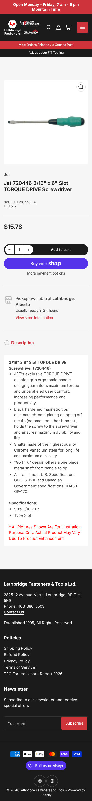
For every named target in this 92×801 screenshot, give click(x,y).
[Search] (48, 27)
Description (22, 342)
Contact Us (14, 612)
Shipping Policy (18, 648)
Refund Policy (16, 654)
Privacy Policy (17, 661)
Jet (7, 174)
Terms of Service (19, 667)
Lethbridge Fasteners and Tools (42, 790)
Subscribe (74, 723)
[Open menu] (82, 27)
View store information (34, 317)
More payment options (46, 273)
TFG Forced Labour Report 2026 (33, 673)
